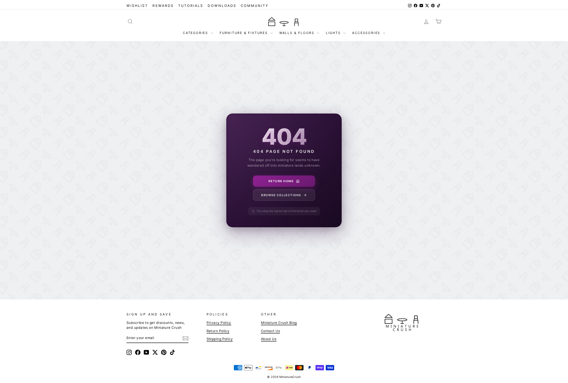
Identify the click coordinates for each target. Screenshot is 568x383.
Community (255, 6)
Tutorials (190, 6)
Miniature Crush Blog (279, 323)
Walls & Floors (297, 33)
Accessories (367, 33)
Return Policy (218, 331)
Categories (196, 33)
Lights (334, 33)
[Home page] (284, 21)
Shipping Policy (220, 339)
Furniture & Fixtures (244, 33)
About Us (269, 339)
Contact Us (270, 331)
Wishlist (137, 6)
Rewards (163, 6)
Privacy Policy (219, 323)
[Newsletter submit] (185, 338)
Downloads (222, 6)
